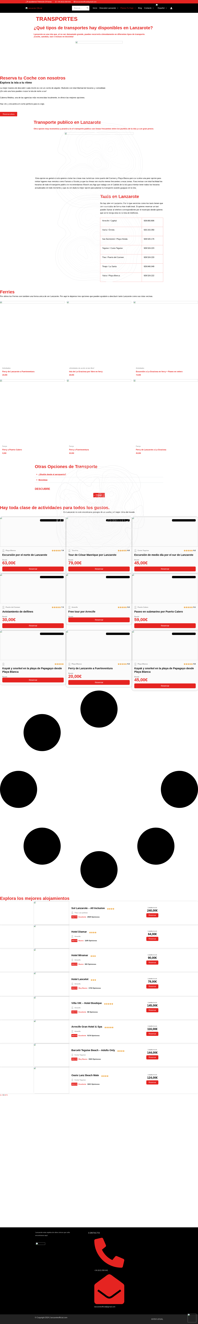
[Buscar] (87, 8)
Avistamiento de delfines (17, 611)
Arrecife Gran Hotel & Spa (86, 1026)
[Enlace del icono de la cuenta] (171, 8)
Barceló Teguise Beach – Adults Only (93, 1050)
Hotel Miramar (79, 955)
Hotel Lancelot (79, 979)
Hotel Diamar (79, 931)
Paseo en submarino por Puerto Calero (158, 611)
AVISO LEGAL (157, 1319)
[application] (117, 8)
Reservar (152, 915)
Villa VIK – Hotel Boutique (86, 1003)
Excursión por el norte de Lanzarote (24, 554)
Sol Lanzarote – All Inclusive (88, 908)
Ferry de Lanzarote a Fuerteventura (90, 668)
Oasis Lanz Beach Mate (85, 1075)
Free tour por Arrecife (81, 611)
